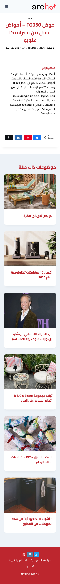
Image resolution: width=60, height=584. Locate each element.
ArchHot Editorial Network (34, 48)
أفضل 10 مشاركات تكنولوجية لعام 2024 (31, 274)
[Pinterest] (23, 554)
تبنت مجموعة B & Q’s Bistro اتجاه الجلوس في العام (33, 398)
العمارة (30, 18)
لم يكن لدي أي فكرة (38, 216)
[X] (36, 554)
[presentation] (30, 191)
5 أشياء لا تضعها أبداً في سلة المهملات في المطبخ (32, 521)
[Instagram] (30, 554)
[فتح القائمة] (7, 6)
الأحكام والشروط (18, 560)
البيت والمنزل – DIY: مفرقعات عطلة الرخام (31, 459)
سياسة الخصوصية (41, 560)
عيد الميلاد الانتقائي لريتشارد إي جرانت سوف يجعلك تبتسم (32, 336)
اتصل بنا (30, 566)
